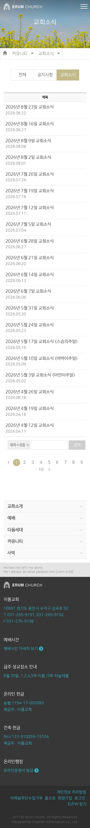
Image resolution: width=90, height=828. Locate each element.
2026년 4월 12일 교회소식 (30, 425)
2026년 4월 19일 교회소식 (30, 408)
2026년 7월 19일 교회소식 (30, 191)
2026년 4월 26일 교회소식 (30, 392)
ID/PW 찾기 (77, 804)
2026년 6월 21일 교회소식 (30, 257)
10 (41, 469)
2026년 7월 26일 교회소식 (30, 174)
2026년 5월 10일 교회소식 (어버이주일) (42, 358)
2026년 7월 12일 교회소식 (30, 207)
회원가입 (65, 798)
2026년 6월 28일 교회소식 (30, 241)
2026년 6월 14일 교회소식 (30, 274)
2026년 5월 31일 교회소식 (30, 308)
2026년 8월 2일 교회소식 (28, 157)
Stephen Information (48, 822)
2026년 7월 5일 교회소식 (28, 224)
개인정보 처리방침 (71, 792)
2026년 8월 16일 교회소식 (30, 124)
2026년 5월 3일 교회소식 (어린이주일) (40, 375)
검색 (77, 445)
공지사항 (45, 74)
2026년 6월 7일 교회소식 (28, 291)
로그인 (79, 798)
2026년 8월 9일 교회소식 (28, 140)
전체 (22, 74)
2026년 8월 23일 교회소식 (30, 107)
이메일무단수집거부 (26, 798)
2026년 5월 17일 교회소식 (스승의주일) (42, 341)
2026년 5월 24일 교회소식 (30, 325)
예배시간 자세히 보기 (21, 648)
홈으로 (50, 798)
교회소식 (68, 74)
